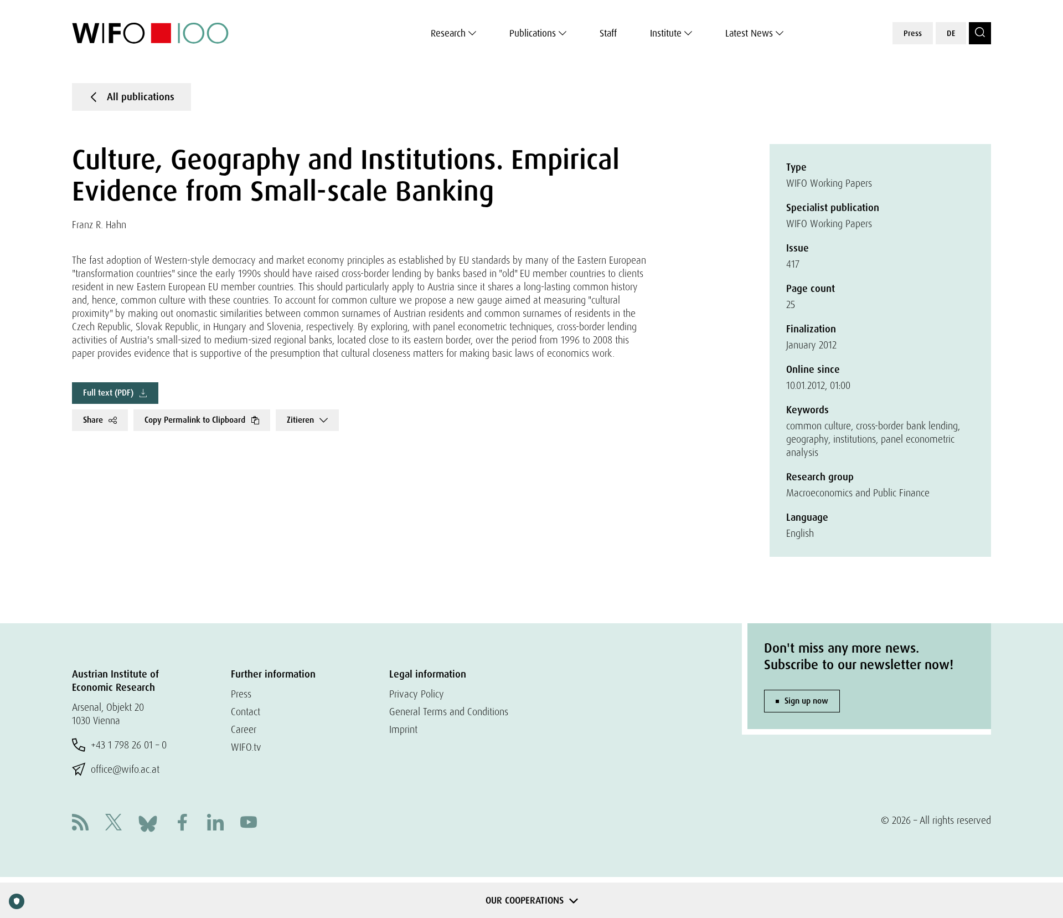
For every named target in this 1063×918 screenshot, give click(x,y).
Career (243, 729)
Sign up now (806, 700)
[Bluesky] (147, 822)
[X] (113, 823)
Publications (532, 33)
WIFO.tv (246, 747)
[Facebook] (182, 823)
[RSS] (80, 823)
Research (448, 33)
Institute (666, 33)
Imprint (403, 729)
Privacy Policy (416, 694)
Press (913, 33)
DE (951, 33)
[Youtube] (248, 823)
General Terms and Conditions (448, 711)
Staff (608, 33)
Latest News (749, 33)
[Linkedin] (215, 823)
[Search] (980, 33)
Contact (245, 711)
